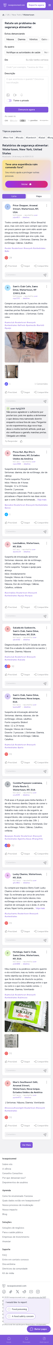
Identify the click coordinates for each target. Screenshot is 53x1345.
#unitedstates (39, 248)
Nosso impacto (9, 1209)
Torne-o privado (21, 100)
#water (8, 248)
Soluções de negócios (13, 1227)
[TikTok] (10, 1291)
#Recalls (19, 137)
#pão (7, 251)
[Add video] (15, 95)
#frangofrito (37, 839)
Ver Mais (26, 1145)
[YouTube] (31, 1291)
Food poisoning (19, 1309)
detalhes (25, 217)
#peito (20, 747)
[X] (17, 1291)
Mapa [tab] (39, 196)
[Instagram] (38, 1291)
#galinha (21, 839)
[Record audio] (21, 95)
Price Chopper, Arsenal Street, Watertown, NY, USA (26, 209)
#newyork (28, 248)
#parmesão (31, 325)
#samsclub (9, 322)
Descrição (10, 73)
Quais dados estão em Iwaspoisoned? (21, 1200)
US (8, 14)
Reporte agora (36, 5)
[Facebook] (4, 1291)
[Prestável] (21, 441)
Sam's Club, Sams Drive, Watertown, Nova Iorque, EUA (26, 698)
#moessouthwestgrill (14, 1108)
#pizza (7, 507)
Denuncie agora (26, 109)
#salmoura (22, 997)
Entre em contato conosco (15, 1259)
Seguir (27, 266)
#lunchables (10, 592)
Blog (4, 1214)
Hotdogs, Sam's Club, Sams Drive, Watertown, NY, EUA (26, 955)
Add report (44, 1342)
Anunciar (6, 1241)
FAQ (4, 1255)
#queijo (8, 328)
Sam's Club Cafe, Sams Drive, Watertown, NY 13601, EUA (25, 290)
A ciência (6, 1168)
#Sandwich (31, 137)
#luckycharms (11, 913)
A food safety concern (23, 1316)
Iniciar (24, 184)
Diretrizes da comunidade (15, 1268)
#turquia (28, 595)
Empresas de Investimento (15, 1236)
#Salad (42, 137)
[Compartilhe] (46, 205)
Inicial (9, 1342)
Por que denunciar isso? (14, 1177)
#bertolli (40, 325)
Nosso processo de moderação (17, 1205)
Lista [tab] (13, 196)
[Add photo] (8, 95)
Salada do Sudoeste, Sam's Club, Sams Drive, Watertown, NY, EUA (26, 631)
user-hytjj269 (17, 408)
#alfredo (21, 325)
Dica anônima (8, 1264)
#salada (21, 659)
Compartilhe (42, 266)
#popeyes (9, 836)
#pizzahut (9, 505)
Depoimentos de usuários (15, 1182)
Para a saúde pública (12, 1232)
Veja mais (41, 499)
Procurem (26, 1342)
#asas (29, 839)
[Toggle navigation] (49, 5)
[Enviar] (45, 275)
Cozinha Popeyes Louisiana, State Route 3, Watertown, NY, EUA (27, 786)
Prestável (12, 266)
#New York (8, 137)
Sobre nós (7, 1164)
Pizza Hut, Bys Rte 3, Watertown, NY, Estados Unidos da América (26, 455)
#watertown (17, 248)
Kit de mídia (8, 1273)
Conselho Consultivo (12, 1173)
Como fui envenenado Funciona (17, 1196)
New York (16, 14)
